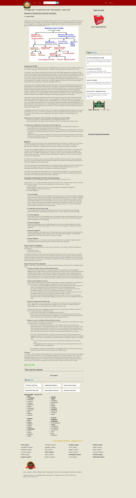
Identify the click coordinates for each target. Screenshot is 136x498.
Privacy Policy (49, 472)
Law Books (66, 472)
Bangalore (54, 419)
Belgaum (30, 424)
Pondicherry (54, 428)
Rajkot (29, 436)
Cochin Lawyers (49, 452)
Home (34, 3)
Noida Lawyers (25, 454)
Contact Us (79, 472)
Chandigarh (30, 398)
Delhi (29, 396)
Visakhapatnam (55, 423)
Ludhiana (54, 412)
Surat (29, 431)
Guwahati (54, 409)
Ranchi (53, 404)
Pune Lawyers (73, 447)
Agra (28, 412)
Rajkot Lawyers (49, 454)
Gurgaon (30, 403)
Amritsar (30, 415)
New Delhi (54, 411)
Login (106, 3)
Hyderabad (54, 421)
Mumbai (29, 418)
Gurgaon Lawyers (26, 457)
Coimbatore (54, 426)
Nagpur (29, 422)
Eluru (52, 431)
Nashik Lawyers (73, 452)
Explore (39, 3)
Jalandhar (30, 410)
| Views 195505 (30, 16)
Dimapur (53, 407)
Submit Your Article (99, 10)
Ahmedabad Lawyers (75, 454)
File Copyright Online (29, 10)
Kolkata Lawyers (97, 445)
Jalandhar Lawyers (50, 447)
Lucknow (30, 401)
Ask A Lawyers (54, 375)
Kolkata (53, 397)
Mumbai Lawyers (74, 445)
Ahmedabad (30, 429)
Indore (29, 432)
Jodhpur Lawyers (50, 457)
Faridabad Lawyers (50, 445)
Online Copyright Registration (98, 27)
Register (111, 3)
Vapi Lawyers (49, 450)
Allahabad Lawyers (26, 450)
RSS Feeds (72, 472)
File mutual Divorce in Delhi (43, 10)
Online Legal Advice (56, 10)
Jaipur (53, 414)
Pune (29, 420)
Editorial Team (41, 472)
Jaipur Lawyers (97, 450)
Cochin (53, 425)
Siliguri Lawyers (97, 447)
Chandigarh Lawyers (27, 447)
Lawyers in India (66, 10)
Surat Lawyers (73, 457)
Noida (29, 406)
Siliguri (53, 399)
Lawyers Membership (93, 110)
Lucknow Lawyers (26, 452)
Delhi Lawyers (25, 445)
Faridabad (30, 405)
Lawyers (30, 472)
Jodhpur (29, 413)
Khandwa (30, 434)
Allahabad (30, 399)
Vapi (52, 433)
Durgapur (54, 400)
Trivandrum (54, 430)
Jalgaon (29, 425)
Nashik (29, 427)
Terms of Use (58, 472)
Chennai (53, 418)
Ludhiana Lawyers (98, 452)
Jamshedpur (54, 402)
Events (34, 472)
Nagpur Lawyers (74, 450)
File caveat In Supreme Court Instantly (98, 134)
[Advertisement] (98, 39)
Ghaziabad (30, 408)
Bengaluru (54, 435)
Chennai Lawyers (98, 454)
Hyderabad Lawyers (98, 457)
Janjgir (53, 405)
